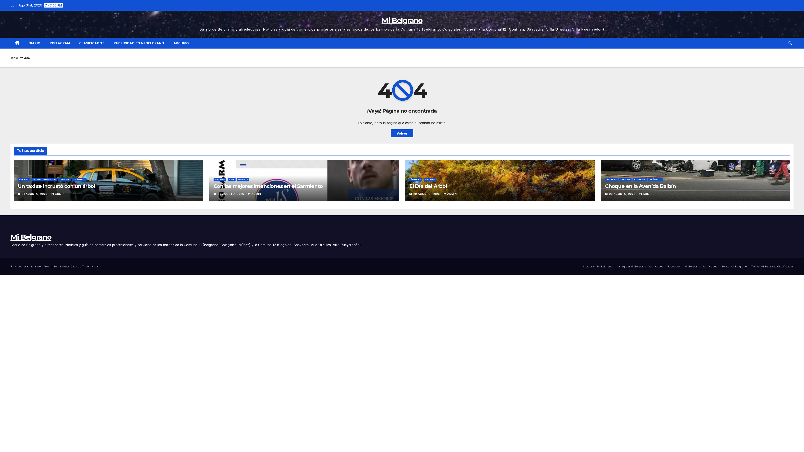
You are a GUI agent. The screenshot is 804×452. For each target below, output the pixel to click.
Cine (231, 179)
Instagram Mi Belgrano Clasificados (640, 266)
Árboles (416, 179)
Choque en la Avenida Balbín (640, 186)
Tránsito (79, 179)
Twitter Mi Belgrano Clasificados (772, 266)
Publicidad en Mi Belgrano (139, 43)
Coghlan (640, 179)
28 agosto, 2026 (622, 193)
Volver (402, 133)
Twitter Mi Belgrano (734, 266)
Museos (243, 179)
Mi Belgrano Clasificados (701, 266)
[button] (790, 43)
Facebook (673, 266)
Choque (64, 179)
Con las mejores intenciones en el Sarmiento (268, 186)
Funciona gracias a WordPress (31, 266)
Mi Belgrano (401, 20)
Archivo (181, 43)
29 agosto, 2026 (427, 193)
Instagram (60, 43)
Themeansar (90, 266)
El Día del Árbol (428, 186)
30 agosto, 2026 (231, 193)
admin (60, 193)
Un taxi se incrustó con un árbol (56, 186)
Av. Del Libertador (44, 179)
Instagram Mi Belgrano (598, 266)
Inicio (14, 58)
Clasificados (91, 43)
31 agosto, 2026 (35, 193)
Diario (35, 43)
